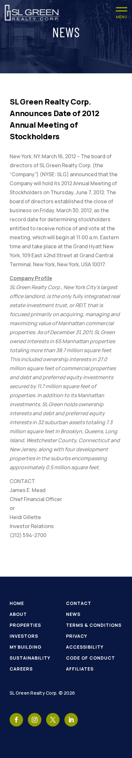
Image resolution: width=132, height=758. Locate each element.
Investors (24, 636)
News (73, 614)
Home (17, 603)
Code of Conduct (90, 658)
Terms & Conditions (93, 625)
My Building (26, 647)
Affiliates (80, 669)
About (18, 614)
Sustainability (30, 658)
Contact (78, 603)
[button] (121, 12)
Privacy (76, 636)
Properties (25, 625)
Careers (21, 669)
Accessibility (84, 647)
